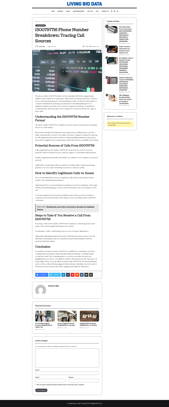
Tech (97, 11)
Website (70, 377)
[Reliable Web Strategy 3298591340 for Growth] (89, 316)
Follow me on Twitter (115, 116)
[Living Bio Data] (84, 4)
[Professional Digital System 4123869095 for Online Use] (45, 316)
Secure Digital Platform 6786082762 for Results (66, 324)
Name (37, 370)
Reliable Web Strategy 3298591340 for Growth (88, 324)
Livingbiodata (46, 21)
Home (53, 11)
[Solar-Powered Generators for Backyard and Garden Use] (112, 49)
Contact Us (105, 11)
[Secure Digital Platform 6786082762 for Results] (67, 316)
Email (37, 377)
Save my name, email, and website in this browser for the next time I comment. (60, 385)
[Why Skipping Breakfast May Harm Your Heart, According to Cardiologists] (112, 98)
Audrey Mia (42, 46)
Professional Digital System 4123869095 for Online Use (43, 325)
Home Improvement (78, 11)
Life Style (90, 11)
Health (68, 11)
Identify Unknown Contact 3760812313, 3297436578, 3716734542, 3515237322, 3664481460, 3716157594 (126, 84)
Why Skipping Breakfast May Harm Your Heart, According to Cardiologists (125, 99)
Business (60, 11)
